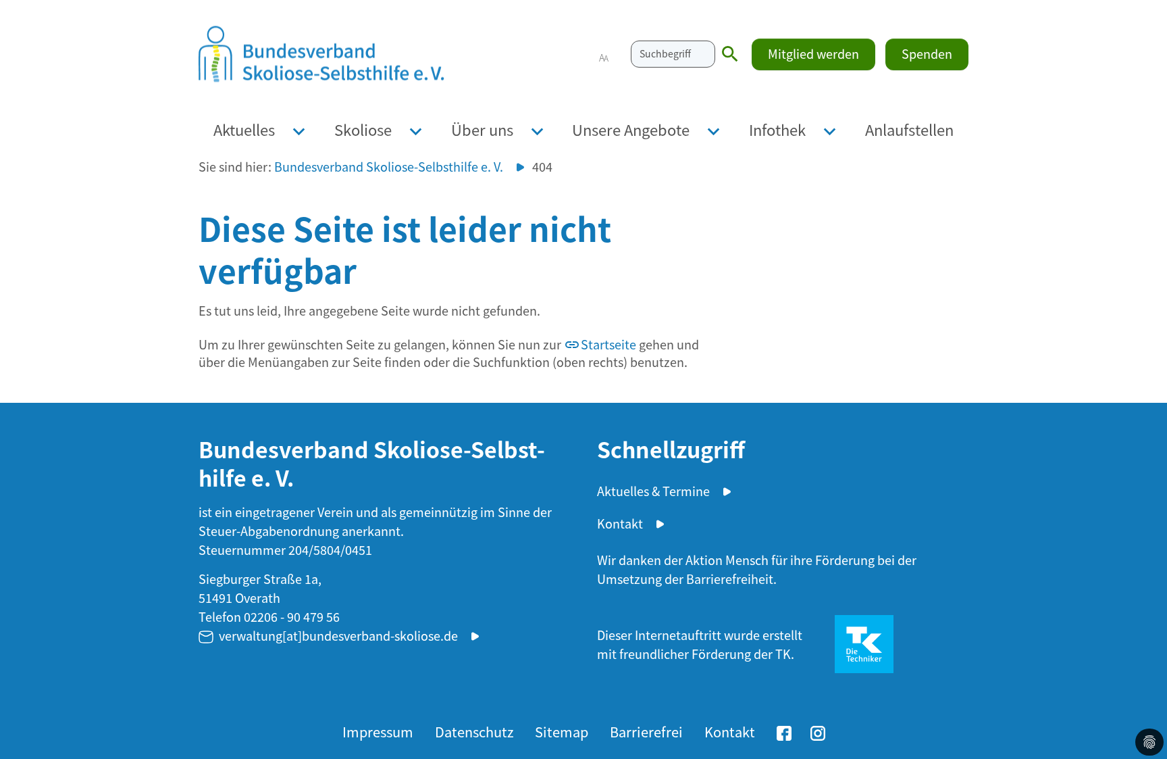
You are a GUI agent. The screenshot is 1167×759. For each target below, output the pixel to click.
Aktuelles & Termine (653, 490)
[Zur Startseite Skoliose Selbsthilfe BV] (321, 54)
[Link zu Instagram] (817, 730)
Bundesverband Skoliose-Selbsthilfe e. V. (388, 166)
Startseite (608, 344)
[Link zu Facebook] (784, 730)
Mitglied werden (813, 53)
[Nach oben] (1143, 705)
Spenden (927, 53)
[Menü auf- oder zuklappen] (299, 129)
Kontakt (620, 523)
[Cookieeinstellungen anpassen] (1149, 742)
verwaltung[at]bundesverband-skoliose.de (338, 635)
